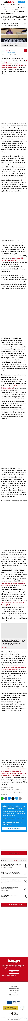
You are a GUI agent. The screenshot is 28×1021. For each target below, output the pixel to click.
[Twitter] (9, 968)
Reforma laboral (4, 783)
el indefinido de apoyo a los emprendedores (14, 63)
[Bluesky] (7, 968)
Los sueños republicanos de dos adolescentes (8, 886)
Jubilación (18, 779)
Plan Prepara (4, 784)
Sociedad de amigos (14, 980)
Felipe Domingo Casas (6, 857)
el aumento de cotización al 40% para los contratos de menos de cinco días (13, 764)
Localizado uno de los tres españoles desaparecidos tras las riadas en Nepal (10, 863)
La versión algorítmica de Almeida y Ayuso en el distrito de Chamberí (11, 855)
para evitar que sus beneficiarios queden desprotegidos (13, 583)
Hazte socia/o (14, 962)
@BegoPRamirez (11, 52)
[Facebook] (5, 968)
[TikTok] (19, 968)
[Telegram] (12, 968)
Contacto (14, 974)
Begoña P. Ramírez (11, 50)
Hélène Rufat (4, 888)
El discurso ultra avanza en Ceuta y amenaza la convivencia (9, 878)
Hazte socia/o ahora (14, 818)
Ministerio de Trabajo (5, 781)
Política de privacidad (14, 985)
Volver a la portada (14, 895)
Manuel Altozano (5, 880)
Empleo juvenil (10, 779)
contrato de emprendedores (16, 783)
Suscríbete (21, 1)
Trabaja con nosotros (14, 978)
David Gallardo (4, 873)
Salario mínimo (15, 781)
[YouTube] (16, 968)
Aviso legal (14, 983)
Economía (3, 779)
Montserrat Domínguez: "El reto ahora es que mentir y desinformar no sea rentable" (11, 871)
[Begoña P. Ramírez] (3, 52)
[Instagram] (14, 968)
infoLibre (3, 865)
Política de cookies (14, 987)
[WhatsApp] (3, 968)
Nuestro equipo (14, 976)
